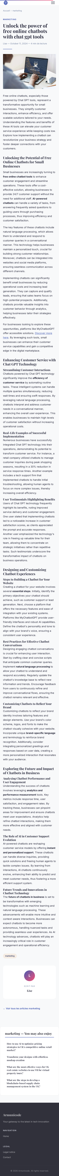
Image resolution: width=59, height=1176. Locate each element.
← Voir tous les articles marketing (21, 1008)
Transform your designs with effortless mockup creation (27, 1058)
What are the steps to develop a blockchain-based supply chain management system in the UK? (23, 1083)
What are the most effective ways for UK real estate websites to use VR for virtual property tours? (28, 1070)
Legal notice (9, 1152)
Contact (7, 1157)
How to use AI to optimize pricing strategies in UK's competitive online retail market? (29, 1047)
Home (6, 1136)
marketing (17, 10)
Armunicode (12, 1115)
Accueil (6, 10)
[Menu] (53, 2)
